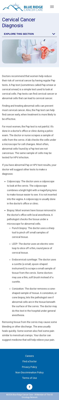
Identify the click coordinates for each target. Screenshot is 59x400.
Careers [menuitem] (29, 355)
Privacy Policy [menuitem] (29, 367)
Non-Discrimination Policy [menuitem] (30, 372)
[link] (22, 6)
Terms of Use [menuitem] (29, 378)
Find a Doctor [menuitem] (30, 361)
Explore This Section (19, 34)
